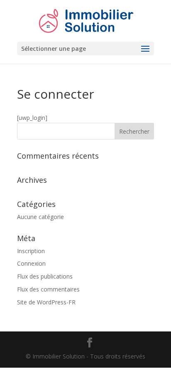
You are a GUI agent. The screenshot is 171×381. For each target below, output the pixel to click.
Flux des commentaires (48, 289)
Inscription (31, 251)
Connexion (31, 263)
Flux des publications (45, 276)
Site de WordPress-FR (46, 302)
